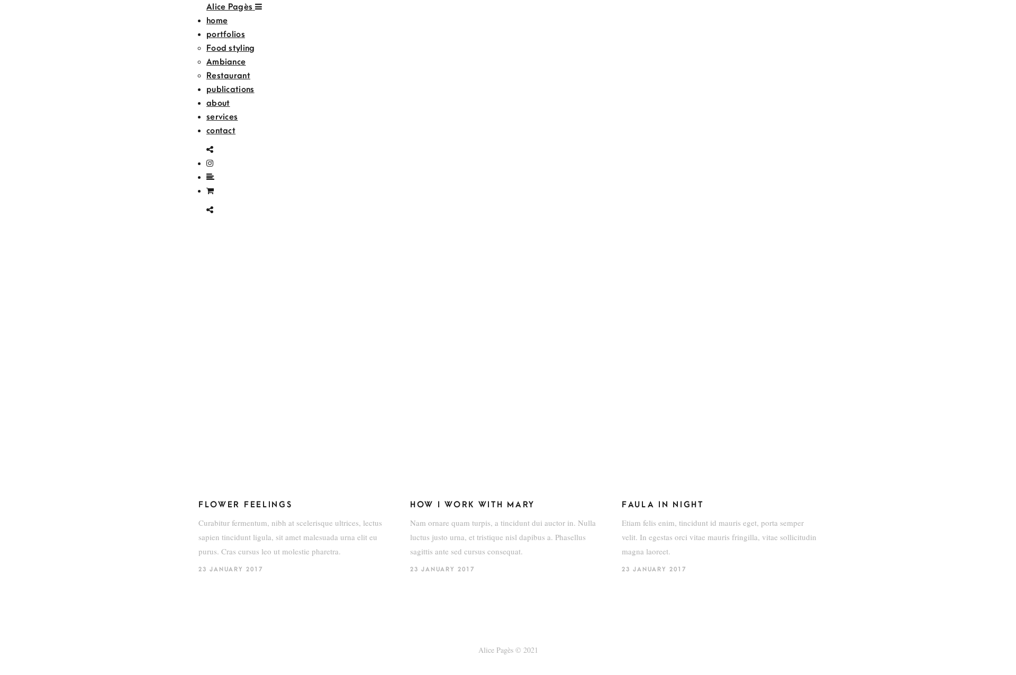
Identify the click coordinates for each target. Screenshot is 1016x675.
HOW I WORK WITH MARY (472, 504)
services (222, 117)
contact (220, 130)
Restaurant (228, 75)
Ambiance (226, 62)
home (217, 20)
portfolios (225, 34)
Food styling (230, 48)
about (218, 103)
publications (230, 89)
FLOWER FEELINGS (245, 504)
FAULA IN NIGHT (663, 504)
